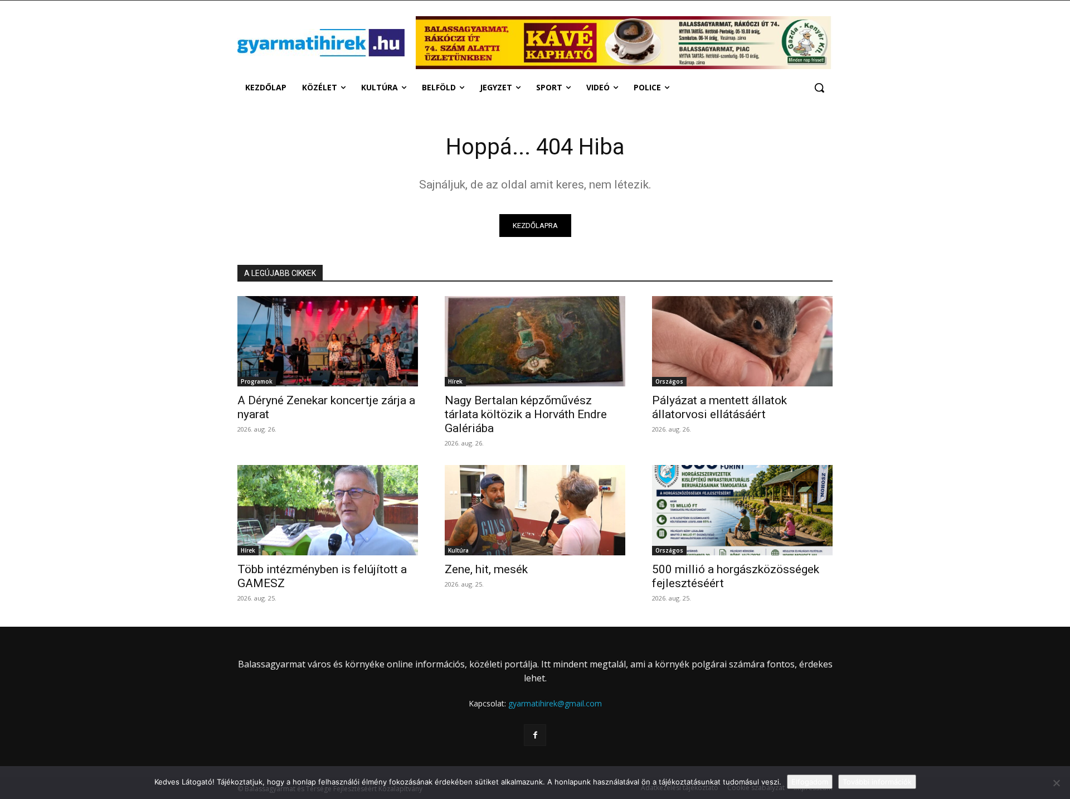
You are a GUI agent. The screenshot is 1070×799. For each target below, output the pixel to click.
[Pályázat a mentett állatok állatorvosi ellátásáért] (742, 341)
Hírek (455, 381)
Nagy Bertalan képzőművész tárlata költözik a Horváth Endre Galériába (526, 414)
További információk (877, 781)
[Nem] (1056, 782)
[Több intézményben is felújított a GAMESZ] (327, 510)
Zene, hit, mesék (486, 569)
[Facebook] (535, 735)
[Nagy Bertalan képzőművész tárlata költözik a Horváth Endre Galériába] (535, 341)
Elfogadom (809, 781)
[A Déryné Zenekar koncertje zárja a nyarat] (327, 341)
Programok (257, 381)
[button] (819, 87)
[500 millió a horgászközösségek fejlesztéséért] (742, 510)
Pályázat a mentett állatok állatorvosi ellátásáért (719, 407)
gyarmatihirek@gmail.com (555, 703)
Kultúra (458, 550)
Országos (669, 381)
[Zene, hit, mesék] (535, 510)
